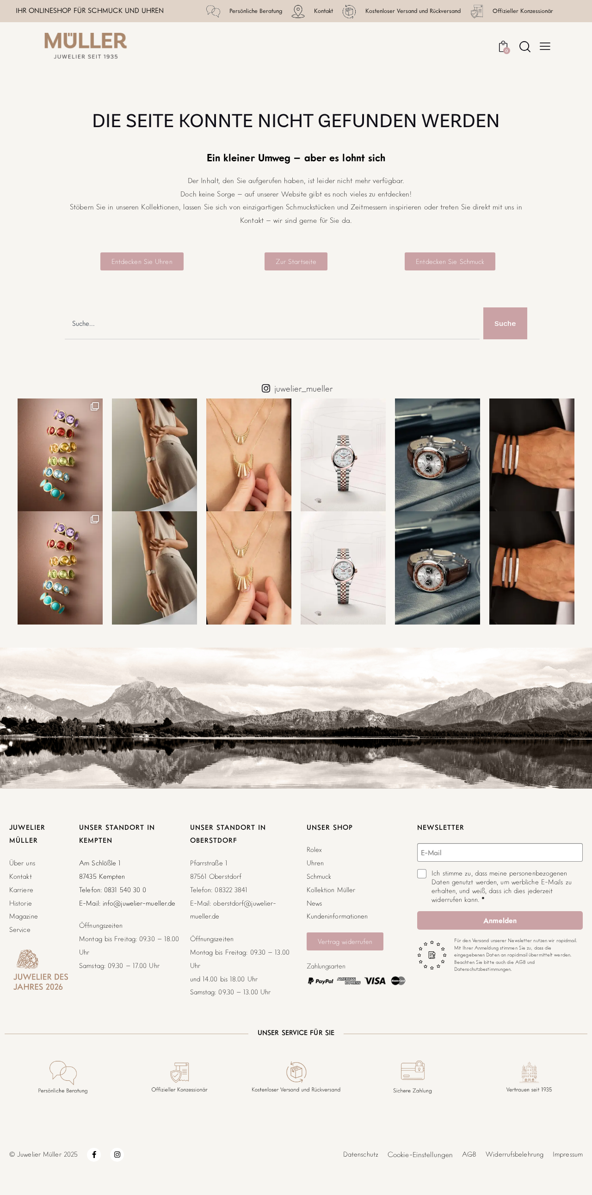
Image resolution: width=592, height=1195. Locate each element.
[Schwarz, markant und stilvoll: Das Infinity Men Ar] (531, 455)
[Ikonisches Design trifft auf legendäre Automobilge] (437, 455)
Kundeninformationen (337, 916)
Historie (20, 903)
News (314, 903)
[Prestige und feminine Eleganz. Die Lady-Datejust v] (343, 455)
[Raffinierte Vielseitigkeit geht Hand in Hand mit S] (154, 455)
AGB (469, 1154)
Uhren (315, 862)
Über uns (22, 862)
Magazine (23, 916)
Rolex (314, 849)
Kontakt (20, 876)
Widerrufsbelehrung (514, 1154)
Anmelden (500, 920)
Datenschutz (360, 1154)
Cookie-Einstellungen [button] (420, 1154)
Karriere (21, 889)
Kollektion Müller (331, 889)
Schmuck (319, 876)
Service (20, 929)
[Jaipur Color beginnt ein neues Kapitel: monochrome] (60, 455)
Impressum (568, 1154)
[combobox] (272, 323)
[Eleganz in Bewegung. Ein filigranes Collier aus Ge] (248, 455)
